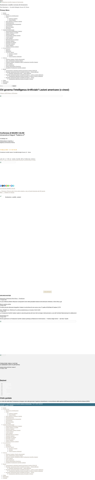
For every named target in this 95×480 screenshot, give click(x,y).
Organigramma (10, 23)
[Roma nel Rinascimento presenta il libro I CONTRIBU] (47, 204)
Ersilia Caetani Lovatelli (12, 32)
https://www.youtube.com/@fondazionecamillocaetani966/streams (18, 160)
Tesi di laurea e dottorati (15, 56)
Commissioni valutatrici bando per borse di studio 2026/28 (21, 70)
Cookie (7, 405)
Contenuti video (7, 385)
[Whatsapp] (8, 186)
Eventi (4, 389)
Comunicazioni (7, 383)
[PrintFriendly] (13, 186)
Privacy (11, 405)
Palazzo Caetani (13, 18)
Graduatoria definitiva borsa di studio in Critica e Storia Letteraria (26, 76)
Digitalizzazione (7, 388)
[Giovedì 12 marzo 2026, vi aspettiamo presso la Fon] (15, 248)
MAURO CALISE (11, 188)
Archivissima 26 (4, 315)
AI (5, 188)
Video (4, 80)
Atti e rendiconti (10, 65)
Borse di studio (10, 27)
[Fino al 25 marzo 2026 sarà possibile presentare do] (15, 266)
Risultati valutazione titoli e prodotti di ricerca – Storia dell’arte (22, 72)
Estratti (11, 55)
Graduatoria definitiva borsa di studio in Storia (21, 79)
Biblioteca (8, 51)
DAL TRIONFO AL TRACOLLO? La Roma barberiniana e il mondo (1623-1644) (20, 310)
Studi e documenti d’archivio (13, 66)
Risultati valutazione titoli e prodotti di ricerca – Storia (20, 77)
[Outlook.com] (11, 186)
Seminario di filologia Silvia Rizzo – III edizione (12, 298)
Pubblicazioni (6, 393)
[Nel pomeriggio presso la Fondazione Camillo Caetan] (47, 216)
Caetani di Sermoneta (8, 30)
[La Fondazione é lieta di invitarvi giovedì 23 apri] (79, 217)
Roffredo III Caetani (11, 42)
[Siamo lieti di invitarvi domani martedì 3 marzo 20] (79, 239)
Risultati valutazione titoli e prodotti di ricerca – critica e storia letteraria (24, 75)
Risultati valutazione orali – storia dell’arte (20, 73)
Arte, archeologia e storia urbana (14, 61)
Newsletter (5, 82)
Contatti (5, 83)
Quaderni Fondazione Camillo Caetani (16, 68)
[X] (3, 186)
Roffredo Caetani (10, 44)
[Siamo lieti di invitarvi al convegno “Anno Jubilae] (47, 281)
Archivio (8, 49)
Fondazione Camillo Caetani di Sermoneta (14, 4)
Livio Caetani (9, 38)
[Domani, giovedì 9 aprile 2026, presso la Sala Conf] (79, 225)
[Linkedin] (4, 186)
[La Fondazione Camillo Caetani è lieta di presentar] (47, 227)
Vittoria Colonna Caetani (12, 46)
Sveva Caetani (9, 45)
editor (15, 93)
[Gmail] (10, 186)
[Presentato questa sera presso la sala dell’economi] (79, 277)
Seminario (5, 395)
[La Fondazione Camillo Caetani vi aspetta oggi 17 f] (79, 268)
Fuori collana (9, 63)
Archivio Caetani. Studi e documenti (15, 59)
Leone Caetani (9, 37)
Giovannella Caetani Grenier (13, 35)
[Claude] (6, 186)
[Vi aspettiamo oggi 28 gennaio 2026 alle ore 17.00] (15, 279)
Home (4, 13)
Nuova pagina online (5, 304)
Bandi (4, 69)
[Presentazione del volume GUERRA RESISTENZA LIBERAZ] (79, 203)
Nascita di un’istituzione (12, 16)
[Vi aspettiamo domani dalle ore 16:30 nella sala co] (47, 265)
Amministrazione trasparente (13, 24)
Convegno (2, 188)
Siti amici (8, 28)
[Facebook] (1, 186)
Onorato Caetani (10, 41)
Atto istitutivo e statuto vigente (14, 21)
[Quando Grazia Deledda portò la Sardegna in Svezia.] (47, 237)
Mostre (5, 390)
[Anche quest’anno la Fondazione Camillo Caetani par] (15, 207)
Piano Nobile (12, 20)
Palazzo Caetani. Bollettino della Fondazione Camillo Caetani (22, 62)
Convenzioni (9, 25)
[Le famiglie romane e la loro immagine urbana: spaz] (15, 223)
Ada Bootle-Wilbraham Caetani (14, 31)
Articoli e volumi (13, 53)
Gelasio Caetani (10, 34)
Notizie (5, 392)
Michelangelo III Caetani (12, 39)
